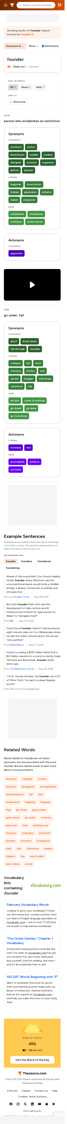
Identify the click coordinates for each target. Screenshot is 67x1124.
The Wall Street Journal (22, 669)
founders (26, 561)
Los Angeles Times (19, 597)
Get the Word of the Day (32, 1060)
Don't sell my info (32, 1111)
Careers (26, 1090)
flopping (30, 802)
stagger (29, 378)
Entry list (12, 1090)
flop (8, 809)
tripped (10, 856)
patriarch (44, 833)
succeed (15, 469)
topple (48, 848)
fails (40, 794)
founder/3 (27, 34)
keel (25, 825)
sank (8, 848)
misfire (30, 370)
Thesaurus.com (12, 5)
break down (29, 341)
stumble (35, 349)
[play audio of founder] (9, 67)
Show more (19, 102)
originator (29, 199)
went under (37, 856)
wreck (28, 863)
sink (42, 370)
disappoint (28, 786)
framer (14, 192)
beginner (15, 184)
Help (54, 1090)
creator (48, 154)
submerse (16, 386)
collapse (15, 363)
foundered (44, 561)
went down (13, 863)
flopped (45, 802)
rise (28, 447)
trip (30, 386)
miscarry (15, 370)
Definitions (52, 46)
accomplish (17, 461)
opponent (16, 253)
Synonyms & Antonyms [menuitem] (16, 46)
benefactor (17, 154)
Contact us (41, 1090)
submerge (45, 378)
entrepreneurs (15, 794)
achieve (34, 461)
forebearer (36, 214)
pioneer (10, 840)
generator (30, 192)
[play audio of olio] (24, 1050)
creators (11, 786)
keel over (11, 825)
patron (14, 170)
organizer (48, 162)
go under (30, 817)
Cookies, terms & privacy (32, 1096)
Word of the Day (32, 1038)
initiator (47, 192)
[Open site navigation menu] (6, 5)
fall (28, 363)
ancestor (11, 778)
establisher (17, 214)
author (31, 147)
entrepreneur (48, 786)
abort (13, 341)
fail (31, 794)
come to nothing (34, 400)
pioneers (26, 840)
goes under (39, 809)
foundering (13, 567)
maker (14, 199)
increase (15, 447)
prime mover (35, 221)
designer (15, 162)
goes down (13, 817)
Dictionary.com (60, 5)
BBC (12, 621)
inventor (32, 162)
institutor (16, 221)
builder (34, 154)
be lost (14, 400)
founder (11, 561)
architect (16, 147)
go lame (31, 408)
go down (15, 408)
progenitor (43, 840)
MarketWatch (17, 645)
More (32, 46)
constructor (34, 184)
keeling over (40, 825)
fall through (17, 349)
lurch (38, 363)
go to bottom (18, 416)
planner (28, 170)
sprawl (14, 378)
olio (32, 1043)
